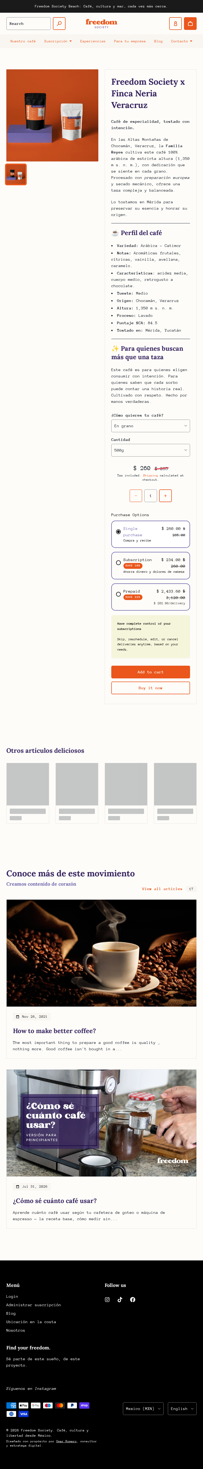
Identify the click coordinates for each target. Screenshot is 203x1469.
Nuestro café (23, 41)
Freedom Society (37, 1430)
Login (12, 1296)
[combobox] (28, 23)
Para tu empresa (130, 41)
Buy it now (151, 688)
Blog (158, 41)
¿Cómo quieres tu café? (137, 415)
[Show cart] (190, 23)
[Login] (175, 23)
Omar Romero (66, 1441)
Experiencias (93, 41)
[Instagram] (107, 1299)
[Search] (59, 23)
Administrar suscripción (33, 1305)
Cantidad (120, 439)
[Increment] (165, 495)
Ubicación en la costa (31, 1321)
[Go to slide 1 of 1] (15, 174)
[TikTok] (120, 1299)
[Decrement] (136, 495)
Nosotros (15, 1330)
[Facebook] (132, 1299)
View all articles (162, 888)
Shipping (150, 475)
